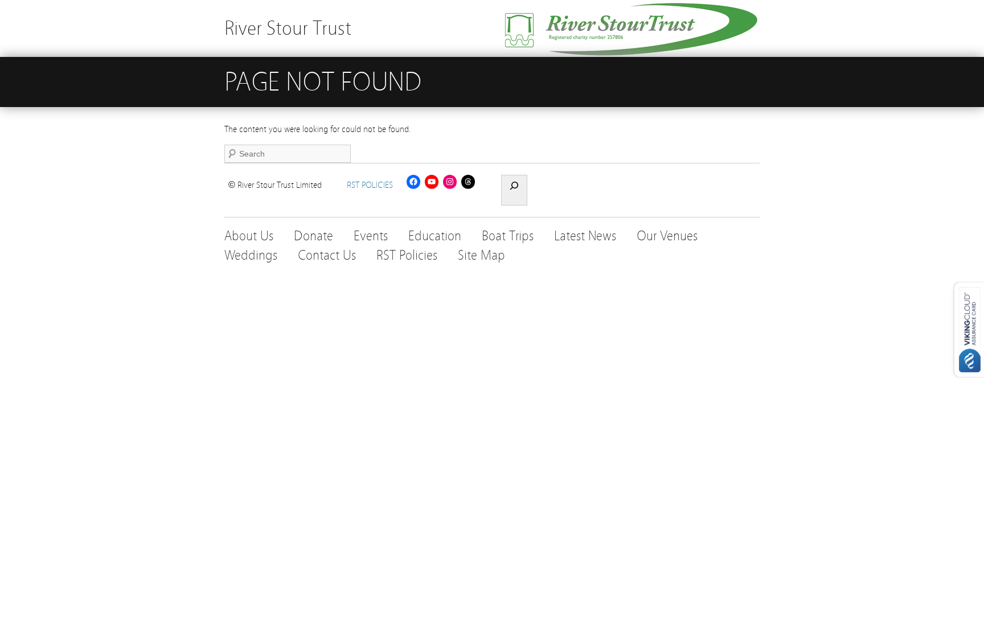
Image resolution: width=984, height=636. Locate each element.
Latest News (585, 236)
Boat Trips (508, 236)
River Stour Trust (287, 28)
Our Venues (667, 236)
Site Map (481, 255)
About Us (248, 236)
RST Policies (406, 255)
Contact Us (327, 255)
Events (371, 236)
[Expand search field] (514, 190)
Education (434, 236)
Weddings (250, 255)
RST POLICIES (370, 185)
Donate (313, 236)
